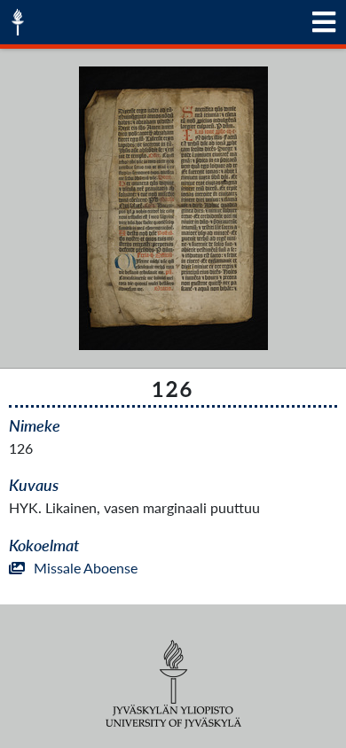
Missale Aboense (86, 567)
